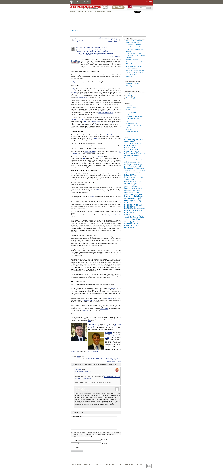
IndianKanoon (135, 170)
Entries (129, 95)
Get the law (80, 11)
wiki (84, 158)
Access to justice (132, 139)
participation (110, 361)
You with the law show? (133, 47)
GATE (128, 170)
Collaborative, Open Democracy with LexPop (91, 48)
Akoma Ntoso (129, 142)
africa (142, 139)
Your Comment (77, 416)
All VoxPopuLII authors (132, 83)
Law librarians (130, 176)
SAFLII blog (129, 129)
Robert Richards (93, 351)
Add (89, 320)
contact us (85, 310)
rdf (141, 215)
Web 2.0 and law (90, 55)
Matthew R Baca (100, 360)
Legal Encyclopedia (99, 11)
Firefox (92, 196)
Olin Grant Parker (109, 360)
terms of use (129, 464)
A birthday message (132, 60)
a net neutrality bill (82, 97)
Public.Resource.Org (132, 215)
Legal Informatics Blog (132, 119)
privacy (131, 213)
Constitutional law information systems (132, 159)
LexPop (73, 82)
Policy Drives (111, 135)
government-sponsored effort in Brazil (106, 123)
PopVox (85, 121)
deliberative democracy (106, 358)
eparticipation (81, 55)
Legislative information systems (134, 207)
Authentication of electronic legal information (133, 151)
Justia (127, 114)
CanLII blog (129, 110)
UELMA (127, 223)
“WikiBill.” (100, 157)
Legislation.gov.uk (133, 204)
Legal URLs (133, 200)
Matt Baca (91, 324)
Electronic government (100, 53)
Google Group (104, 308)
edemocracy (81, 53)
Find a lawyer (88, 11)
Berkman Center (131, 107)
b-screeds (129, 105)
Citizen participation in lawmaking (97, 50)
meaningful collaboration (105, 112)
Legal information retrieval (132, 191)
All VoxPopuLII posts (132, 86)
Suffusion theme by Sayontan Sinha (142, 458)
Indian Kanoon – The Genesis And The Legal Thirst (83, 40)
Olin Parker (108, 332)
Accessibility (76, 464)
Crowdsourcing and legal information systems (101, 51)
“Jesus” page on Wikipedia (112, 215)
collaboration (95, 358)
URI (77, 447)
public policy (117, 361)
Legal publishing (133, 196)
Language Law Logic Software (134, 116)
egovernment (89, 53)
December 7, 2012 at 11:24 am (83, 390)
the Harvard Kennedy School (113, 336)
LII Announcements (131, 123)
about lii (87, 464)
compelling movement (77, 119)
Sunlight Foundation (132, 132)
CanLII (138, 153)
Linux (97, 189)
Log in (128, 93)
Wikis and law (99, 55)
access (90, 358)
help (119, 464)
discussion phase (89, 151)
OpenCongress (95, 121)
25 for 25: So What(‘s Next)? (134, 45)
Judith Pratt (74, 351)
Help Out (109, 11)
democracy (115, 358)
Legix (127, 121)
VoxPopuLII (75, 30)
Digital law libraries (135, 162)
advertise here (110, 464)
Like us (110, 298)
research (126, 217)
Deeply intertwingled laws (133, 53)
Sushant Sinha (138, 217)
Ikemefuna (78, 388)
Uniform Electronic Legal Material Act (132, 225)
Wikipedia (74, 92)
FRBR (136, 168)
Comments (130, 98)
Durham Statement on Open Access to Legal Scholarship (133, 166)
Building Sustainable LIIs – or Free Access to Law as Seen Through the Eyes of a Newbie (108, 39)
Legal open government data (134, 193)
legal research (129, 198)
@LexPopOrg (88, 300)
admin (78, 356)
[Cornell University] (71, 3)
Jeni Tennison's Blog (132, 112)
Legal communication (130, 180)
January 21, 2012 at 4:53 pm (83, 371)
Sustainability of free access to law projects (132, 220)
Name (77, 440)
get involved (111, 288)
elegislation (110, 53)
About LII (72, 11)
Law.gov (129, 174)
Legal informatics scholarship (133, 187)
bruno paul (78, 369)
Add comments (116, 56)
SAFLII (130, 217)
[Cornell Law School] (82, 3)
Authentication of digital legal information (133, 145)
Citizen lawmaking (82, 50)
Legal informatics (130, 185)
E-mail (77, 443)
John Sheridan (134, 172)
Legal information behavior (130, 190)
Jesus (98, 215)
